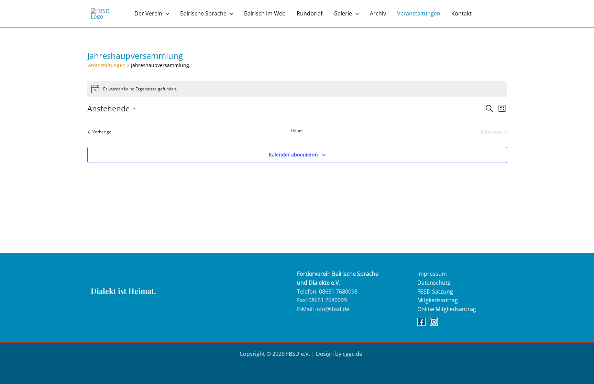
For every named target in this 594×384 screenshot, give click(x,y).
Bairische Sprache (203, 13)
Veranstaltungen (418, 13)
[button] (165, 13)
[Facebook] (421, 322)
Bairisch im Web (265, 13)
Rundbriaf (309, 13)
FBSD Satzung (435, 291)
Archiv (378, 13)
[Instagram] (434, 322)
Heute (297, 131)
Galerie (342, 13)
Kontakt (461, 13)
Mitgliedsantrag (437, 300)
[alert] (297, 89)
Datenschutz (433, 282)
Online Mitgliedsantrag (446, 309)
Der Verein (148, 13)
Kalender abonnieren (293, 154)
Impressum (432, 273)
